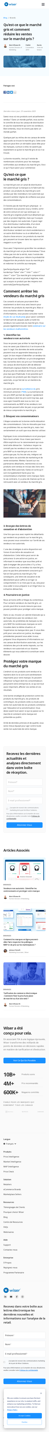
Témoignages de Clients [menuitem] (14, 1207)
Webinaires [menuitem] (8, 1232)
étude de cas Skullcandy (14, 316)
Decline (24, 1422)
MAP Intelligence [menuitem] (11, 1166)
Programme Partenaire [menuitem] (13, 1272)
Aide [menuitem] (5, 1240)
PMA (24, 392)
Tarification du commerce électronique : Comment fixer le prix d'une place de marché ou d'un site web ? (20, 996)
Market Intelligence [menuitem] (12, 1161)
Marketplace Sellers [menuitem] (12, 1194)
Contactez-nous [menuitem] (10, 1249)
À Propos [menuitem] (7, 1262)
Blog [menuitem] (5, 1217)
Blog (5, 18)
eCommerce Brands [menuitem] (12, 1189)
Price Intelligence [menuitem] (11, 1156)
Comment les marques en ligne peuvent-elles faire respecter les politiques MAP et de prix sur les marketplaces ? (21, 942)
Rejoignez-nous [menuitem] (10, 1267)
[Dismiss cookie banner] (41, 1393)
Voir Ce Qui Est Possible (24, 1060)
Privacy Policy (12, 1410)
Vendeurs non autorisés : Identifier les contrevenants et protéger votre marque (21, 889)
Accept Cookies (24, 1416)
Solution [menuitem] (7, 1179)
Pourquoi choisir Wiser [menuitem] (13, 1212)
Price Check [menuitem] (8, 1171)
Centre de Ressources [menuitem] (13, 1222)
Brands (13, 18)
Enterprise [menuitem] (8, 1257)
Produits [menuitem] (7, 1151)
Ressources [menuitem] (8, 1202)
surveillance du (29, 389)
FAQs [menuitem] (5, 1227)
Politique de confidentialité (29, 1370)
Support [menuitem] (7, 1245)
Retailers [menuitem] (7, 1184)
